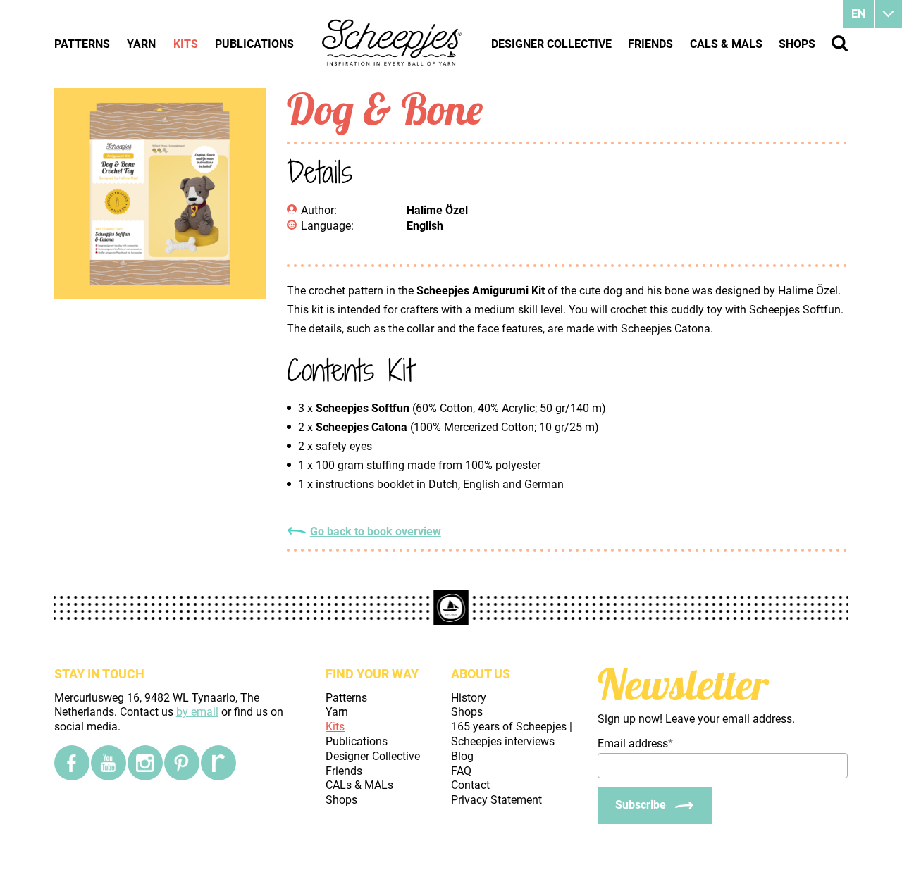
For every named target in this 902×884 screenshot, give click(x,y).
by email (197, 711)
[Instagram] (145, 762)
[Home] (392, 43)
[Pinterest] (181, 762)
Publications (254, 44)
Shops (797, 44)
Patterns (82, 44)
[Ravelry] (218, 762)
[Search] (840, 43)
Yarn (141, 44)
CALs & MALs (726, 44)
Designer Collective (551, 44)
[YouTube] (108, 762)
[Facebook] (71, 762)
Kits (185, 44)
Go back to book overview (375, 531)
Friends (650, 44)
